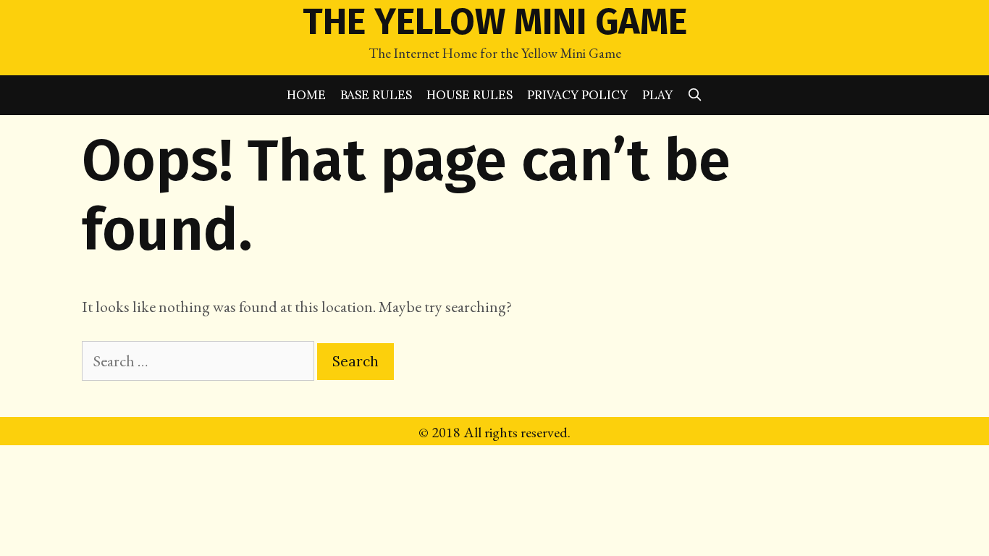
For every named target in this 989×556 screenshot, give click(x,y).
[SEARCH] (695, 95)
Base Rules (376, 95)
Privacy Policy (577, 95)
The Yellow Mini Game (495, 21)
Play (657, 95)
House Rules (469, 95)
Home (306, 95)
